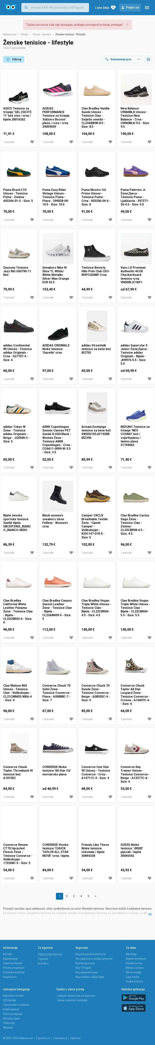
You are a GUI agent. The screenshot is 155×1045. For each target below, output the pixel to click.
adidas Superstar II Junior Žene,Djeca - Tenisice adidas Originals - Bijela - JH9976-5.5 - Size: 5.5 (135, 354)
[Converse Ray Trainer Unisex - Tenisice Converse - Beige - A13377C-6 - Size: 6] (136, 748)
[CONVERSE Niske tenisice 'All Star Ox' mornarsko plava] (58, 748)
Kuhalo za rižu (134, 963)
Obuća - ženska (42, 34)
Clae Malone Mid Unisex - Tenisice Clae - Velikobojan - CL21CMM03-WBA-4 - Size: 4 (17, 693)
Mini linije (131, 954)
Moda (24, 34)
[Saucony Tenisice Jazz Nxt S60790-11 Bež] (18, 248)
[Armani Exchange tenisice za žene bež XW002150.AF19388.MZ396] (97, 408)
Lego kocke (132, 976)
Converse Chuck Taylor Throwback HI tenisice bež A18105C (18, 772)
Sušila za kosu (134, 981)
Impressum (10, 976)
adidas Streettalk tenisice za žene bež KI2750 (96, 349)
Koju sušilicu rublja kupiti (90, 976)
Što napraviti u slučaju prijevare (94, 958)
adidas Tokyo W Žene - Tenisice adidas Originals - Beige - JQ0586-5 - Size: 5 (16, 434)
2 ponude (126, 297)
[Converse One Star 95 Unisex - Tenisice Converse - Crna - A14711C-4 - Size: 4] (97, 748)
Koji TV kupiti (83, 967)
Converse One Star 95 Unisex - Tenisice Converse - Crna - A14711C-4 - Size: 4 (95, 772)
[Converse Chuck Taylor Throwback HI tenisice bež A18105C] (18, 748)
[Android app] (133, 998)
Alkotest (8, 1027)
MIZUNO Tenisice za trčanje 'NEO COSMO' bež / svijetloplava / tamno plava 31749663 (135, 436)
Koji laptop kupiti (85, 963)
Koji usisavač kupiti (87, 972)
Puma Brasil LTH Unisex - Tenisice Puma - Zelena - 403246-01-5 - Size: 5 (18, 195)
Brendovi (43, 963)
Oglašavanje (10, 958)
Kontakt (7, 954)
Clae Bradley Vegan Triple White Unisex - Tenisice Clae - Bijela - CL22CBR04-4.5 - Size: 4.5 (96, 608)
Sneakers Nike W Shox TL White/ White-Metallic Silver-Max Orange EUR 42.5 (55, 275)
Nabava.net (10, 34)
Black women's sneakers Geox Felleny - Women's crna (55, 521)
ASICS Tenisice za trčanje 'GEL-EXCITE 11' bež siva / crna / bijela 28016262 (17, 114)
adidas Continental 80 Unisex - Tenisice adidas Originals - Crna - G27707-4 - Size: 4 (17, 353)
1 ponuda (8, 141)
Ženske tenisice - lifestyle (70, 34)
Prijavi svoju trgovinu (50, 954)
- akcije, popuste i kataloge (72, 1000)
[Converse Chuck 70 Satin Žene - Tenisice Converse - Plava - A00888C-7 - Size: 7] (58, 666)
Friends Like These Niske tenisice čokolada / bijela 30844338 (95, 850)
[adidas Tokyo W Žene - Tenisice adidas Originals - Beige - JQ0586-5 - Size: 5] (18, 408)
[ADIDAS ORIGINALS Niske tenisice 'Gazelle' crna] (58, 326)
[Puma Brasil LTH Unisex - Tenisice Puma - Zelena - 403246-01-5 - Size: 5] (18, 171)
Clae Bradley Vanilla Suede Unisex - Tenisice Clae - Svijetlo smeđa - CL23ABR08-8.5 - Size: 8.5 (95, 117)
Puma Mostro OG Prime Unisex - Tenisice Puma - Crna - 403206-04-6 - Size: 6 (95, 197)
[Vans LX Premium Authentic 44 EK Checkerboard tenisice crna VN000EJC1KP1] (136, 248)
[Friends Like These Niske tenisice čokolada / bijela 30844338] (97, 826)
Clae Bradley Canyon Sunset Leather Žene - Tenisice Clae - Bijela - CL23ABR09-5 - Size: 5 (57, 610)
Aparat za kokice (136, 958)
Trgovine (43, 958)
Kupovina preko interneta (90, 954)
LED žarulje (9, 1000)
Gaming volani (11, 1018)
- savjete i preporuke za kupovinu (75, 995)
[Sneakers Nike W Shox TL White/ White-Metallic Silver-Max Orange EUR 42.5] (58, 248)
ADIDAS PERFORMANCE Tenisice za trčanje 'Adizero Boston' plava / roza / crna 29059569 (56, 117)
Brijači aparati (11, 1009)
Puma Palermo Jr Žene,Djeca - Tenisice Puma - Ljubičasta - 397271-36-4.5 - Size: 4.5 (135, 197)
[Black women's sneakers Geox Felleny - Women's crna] (58, 496)
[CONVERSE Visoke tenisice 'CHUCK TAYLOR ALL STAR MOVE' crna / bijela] (58, 826)
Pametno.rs (43, 1038)
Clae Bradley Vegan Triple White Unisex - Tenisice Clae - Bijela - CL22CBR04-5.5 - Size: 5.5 (135, 608)
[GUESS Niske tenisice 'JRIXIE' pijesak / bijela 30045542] (136, 826)
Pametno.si (60, 1038)
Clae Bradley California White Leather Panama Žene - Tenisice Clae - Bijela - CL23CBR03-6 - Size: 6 (18, 611)
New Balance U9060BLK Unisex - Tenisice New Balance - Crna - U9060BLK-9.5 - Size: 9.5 (135, 117)
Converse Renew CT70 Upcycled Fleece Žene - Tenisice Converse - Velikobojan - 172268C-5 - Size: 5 (17, 854)
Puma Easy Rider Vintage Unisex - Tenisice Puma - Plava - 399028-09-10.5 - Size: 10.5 (55, 197)
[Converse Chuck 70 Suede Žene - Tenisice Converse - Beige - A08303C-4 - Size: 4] (97, 666)
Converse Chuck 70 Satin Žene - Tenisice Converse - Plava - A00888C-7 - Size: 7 (56, 693)
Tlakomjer (9, 1023)
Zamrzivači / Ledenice (16, 1004)
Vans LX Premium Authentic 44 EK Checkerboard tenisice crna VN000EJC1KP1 (133, 275)
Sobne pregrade (12, 1013)
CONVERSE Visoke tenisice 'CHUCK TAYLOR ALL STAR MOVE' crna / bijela (55, 850)
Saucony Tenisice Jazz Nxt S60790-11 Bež (17, 271)
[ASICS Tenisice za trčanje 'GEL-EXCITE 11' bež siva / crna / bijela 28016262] (18, 89)
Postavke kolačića (13, 972)
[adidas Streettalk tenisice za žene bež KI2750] (97, 326)
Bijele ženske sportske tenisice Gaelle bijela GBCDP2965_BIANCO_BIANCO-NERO (17, 523)
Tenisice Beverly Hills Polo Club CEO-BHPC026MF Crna (95, 271)
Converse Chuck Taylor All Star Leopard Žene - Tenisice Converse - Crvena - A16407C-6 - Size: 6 (135, 695)
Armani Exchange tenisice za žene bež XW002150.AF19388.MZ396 (96, 432)
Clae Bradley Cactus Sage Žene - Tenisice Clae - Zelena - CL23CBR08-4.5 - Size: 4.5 (135, 524)
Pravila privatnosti (13, 967)
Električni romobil (13, 995)
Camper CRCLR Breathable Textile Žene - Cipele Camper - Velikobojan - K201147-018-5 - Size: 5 (94, 526)
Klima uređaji (133, 972)
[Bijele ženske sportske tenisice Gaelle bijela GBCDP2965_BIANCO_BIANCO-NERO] (18, 496)
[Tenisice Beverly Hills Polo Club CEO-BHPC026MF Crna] (97, 248)
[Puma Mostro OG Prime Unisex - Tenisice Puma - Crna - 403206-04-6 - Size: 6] (97, 171)
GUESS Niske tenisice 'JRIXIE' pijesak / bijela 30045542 (132, 850)
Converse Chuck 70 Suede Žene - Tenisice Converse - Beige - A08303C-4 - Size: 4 (96, 693)
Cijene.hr (75, 1038)
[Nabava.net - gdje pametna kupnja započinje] (11, 8)
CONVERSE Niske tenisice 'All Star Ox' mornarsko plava (56, 770)
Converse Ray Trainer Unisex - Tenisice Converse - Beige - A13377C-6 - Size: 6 (135, 774)
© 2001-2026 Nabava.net (18, 1038)
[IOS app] (133, 1008)
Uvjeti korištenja (12, 963)
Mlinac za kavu (134, 967)
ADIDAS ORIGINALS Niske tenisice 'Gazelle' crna (56, 349)
